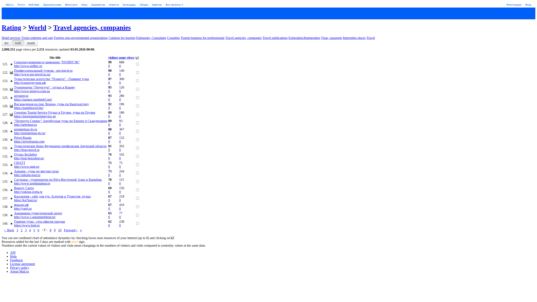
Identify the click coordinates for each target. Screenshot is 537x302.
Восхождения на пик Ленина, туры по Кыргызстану (51, 104)
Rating (11, 27)
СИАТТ (19, 163)
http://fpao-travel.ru (26, 150)
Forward (70, 230)
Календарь (129, 4)
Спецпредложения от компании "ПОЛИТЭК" (47, 62)
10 (59, 230)
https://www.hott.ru (27, 225)
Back (9, 230)
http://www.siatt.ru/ (26, 166)
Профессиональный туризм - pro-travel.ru (43, 70)
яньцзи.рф (21, 205)
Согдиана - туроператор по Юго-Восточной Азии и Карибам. (58, 179)
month (31, 42)
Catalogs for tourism (121, 38)
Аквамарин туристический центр (38, 213)
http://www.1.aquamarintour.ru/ (35, 217)
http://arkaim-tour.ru (27, 175)
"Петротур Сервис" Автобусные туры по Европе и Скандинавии (60, 121)
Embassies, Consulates (151, 38)
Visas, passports (331, 38)
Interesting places (354, 38)
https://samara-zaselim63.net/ (33, 99)
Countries (173, 38)
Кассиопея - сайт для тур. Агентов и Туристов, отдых (52, 196)
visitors (113, 57)
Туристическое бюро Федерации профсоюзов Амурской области (60, 146)
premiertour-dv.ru (25, 129)
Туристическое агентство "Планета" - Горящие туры (51, 79)
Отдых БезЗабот (25, 154)
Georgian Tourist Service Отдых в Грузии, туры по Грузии (54, 112)
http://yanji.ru (23, 208)
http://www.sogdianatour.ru (32, 183)
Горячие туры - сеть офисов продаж (39, 221)
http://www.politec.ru (28, 66)
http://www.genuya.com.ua (32, 91)
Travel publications (275, 38)
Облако (143, 4)
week (18, 42)
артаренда (21, 96)
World (37, 27)
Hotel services (11, 38)
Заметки (157, 4)
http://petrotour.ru (25, 124)
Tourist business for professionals (202, 38)
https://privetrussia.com (29, 141)
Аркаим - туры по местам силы (36, 171)
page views (126, 57)
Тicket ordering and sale (37, 38)
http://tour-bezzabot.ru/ (29, 158)
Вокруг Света (24, 188)
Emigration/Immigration (304, 38)
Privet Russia (22, 137)
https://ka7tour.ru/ (25, 200)
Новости (114, 4)
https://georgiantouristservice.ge (35, 116)
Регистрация (513, 4)
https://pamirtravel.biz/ (28, 108)
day (6, 42)
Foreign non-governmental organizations (81, 38)
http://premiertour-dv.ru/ (30, 133)
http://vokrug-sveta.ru (28, 192)
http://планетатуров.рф (30, 83)
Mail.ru (10, 4)
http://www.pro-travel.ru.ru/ (32, 74)
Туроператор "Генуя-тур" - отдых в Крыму (44, 87)
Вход (528, 4)
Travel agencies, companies (92, 27)
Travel (370, 38)
